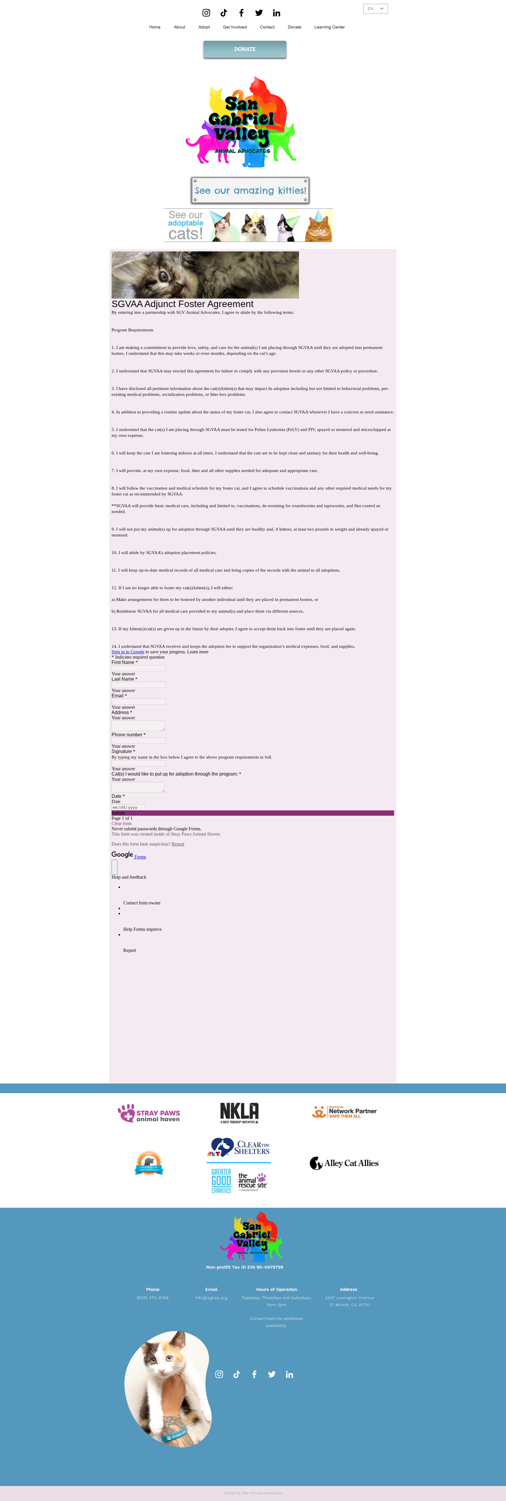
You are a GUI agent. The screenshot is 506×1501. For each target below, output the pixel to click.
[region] (170, 1386)
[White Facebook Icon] (254, 1374)
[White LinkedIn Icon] (289, 1374)
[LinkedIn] (276, 13)
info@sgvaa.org (211, 1297)
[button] (232, 27)
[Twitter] (259, 13)
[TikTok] (224, 13)
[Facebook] (241, 13)
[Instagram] (206, 13)
